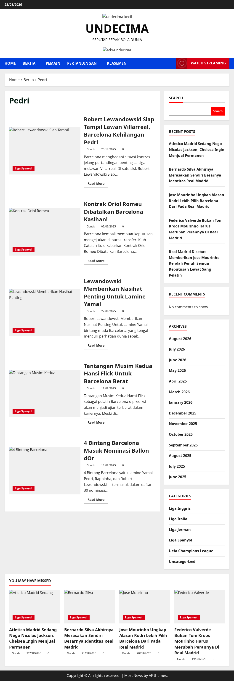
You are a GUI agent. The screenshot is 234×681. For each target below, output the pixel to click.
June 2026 (177, 359)
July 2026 (177, 349)
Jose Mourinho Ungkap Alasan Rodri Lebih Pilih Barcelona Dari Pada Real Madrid (196, 200)
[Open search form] (171, 63)
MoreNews (133, 675)
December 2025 (182, 413)
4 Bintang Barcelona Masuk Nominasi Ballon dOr (44, 470)
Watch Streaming (208, 63)
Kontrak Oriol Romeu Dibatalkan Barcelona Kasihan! (44, 232)
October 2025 (181, 434)
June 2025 (177, 476)
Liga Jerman (180, 529)
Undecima (117, 28)
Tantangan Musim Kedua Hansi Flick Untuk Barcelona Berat (44, 393)
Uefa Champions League (191, 550)
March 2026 (179, 391)
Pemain (53, 63)
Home (10, 63)
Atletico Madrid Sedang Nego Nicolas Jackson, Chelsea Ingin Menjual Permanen (196, 149)
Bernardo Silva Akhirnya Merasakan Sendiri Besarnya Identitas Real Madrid (195, 175)
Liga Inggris (180, 508)
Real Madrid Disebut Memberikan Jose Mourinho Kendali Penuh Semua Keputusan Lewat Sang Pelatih (194, 263)
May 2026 (177, 370)
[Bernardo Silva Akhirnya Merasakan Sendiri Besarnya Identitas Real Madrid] (89, 606)
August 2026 (180, 338)
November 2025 (183, 423)
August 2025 (180, 455)
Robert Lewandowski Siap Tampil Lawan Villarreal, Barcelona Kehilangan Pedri (44, 151)
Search (176, 97)
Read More (98, 184)
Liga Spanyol (23, 168)
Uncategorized (182, 561)
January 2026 (180, 402)
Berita (29, 63)
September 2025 (183, 445)
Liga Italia (178, 518)
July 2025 (177, 466)
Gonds (91, 149)
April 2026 (178, 381)
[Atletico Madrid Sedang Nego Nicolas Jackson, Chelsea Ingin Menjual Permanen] (34, 606)
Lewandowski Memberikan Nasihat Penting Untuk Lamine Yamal (44, 312)
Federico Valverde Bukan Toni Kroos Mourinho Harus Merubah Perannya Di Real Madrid (196, 641)
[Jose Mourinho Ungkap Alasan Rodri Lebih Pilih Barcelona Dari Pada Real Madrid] (144, 606)
